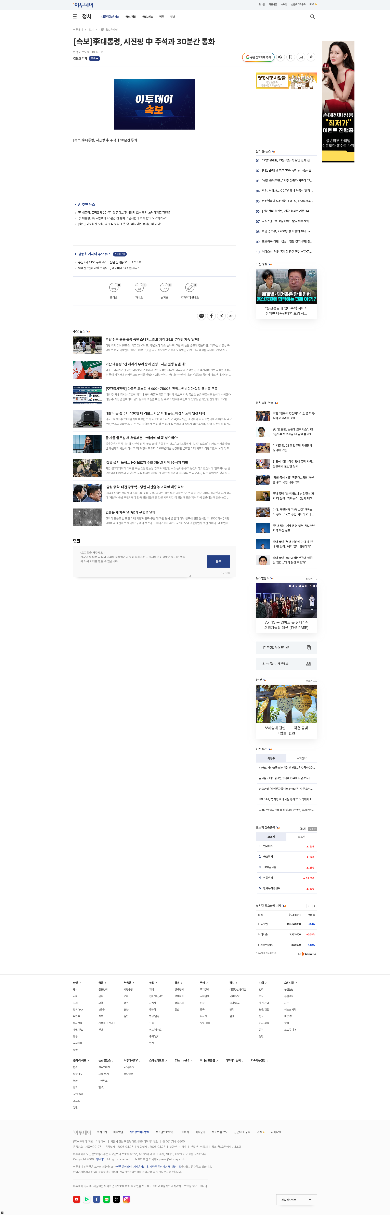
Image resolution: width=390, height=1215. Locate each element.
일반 (172, 16)
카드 (101, 1016)
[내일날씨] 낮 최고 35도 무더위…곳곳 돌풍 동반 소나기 (295, 170)
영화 (75, 1080)
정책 (161, 16)
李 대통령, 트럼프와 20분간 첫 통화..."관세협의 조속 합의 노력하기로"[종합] (124, 212)
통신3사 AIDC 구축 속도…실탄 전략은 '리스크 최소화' (110, 262)
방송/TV (77, 1073)
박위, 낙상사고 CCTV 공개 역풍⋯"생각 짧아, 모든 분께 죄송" (299, 191)
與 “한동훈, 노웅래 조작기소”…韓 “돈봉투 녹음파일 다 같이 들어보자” (293, 434)
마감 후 (288, 1016)
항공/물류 (154, 1016)
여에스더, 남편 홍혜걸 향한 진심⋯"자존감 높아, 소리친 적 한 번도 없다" (305, 251)
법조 (261, 989)
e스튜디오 (129, 1067)
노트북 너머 (290, 1029)
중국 (202, 1009)
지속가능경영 (258, 1060)
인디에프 (268, 846)
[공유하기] (280, 57)
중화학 (152, 1009)
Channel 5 (182, 1060)
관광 (75, 1067)
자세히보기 (120, 254)
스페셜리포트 (156, 1060)
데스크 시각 (290, 1009)
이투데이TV (131, 1060)
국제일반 (204, 996)
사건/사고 (264, 1002)
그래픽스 (103, 1080)
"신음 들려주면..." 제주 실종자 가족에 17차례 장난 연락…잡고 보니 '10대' (305, 180)
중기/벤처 (154, 1036)
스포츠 (76, 1100)
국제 (202, 982)
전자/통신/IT (156, 996)
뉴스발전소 (105, 1060)
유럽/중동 (205, 1023)
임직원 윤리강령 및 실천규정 (165, 1166)
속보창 (284, 4)
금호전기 (268, 856)
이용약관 (118, 1132)
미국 (202, 1002)
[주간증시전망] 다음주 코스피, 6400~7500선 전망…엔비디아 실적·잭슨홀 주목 (162, 389)
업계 (126, 996)
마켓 (75, 982)
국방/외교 (147, 16)
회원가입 (273, 4)
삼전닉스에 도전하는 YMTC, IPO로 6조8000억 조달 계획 (297, 201)
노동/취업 (264, 1009)
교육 (261, 996)
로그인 (262, 4)
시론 (286, 1002)
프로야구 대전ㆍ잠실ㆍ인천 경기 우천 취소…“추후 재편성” (297, 241)
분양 (126, 1009)
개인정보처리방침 (139, 1132)
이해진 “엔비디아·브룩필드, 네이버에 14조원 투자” (108, 268)
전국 (261, 1016)
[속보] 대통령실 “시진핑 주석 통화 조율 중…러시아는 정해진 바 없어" (119, 224)
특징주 (271, 758)
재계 (151, 989)
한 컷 (101, 1087)
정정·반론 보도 (220, 1132)
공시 (75, 989)
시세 (75, 1002)
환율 (75, 1036)
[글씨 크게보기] (311, 57)
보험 (101, 1002)
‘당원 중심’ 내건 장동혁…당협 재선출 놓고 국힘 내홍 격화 (145, 487)
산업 (151, 982)
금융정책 (103, 989)
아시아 (203, 1016)
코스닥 (301, 836)
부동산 (127, 982)
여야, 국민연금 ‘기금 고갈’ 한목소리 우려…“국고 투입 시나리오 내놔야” (293, 514)
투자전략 (302, 758)
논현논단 (288, 989)
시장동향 (128, 989)
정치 (86, 16)
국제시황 (77, 1043)
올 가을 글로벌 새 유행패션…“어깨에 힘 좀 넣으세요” (142, 438)
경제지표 (179, 996)
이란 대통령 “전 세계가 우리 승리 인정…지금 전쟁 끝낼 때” (146, 364)
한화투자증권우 (271, 888)
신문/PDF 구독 (298, 4)
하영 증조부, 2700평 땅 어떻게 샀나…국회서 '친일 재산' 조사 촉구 (302, 231)
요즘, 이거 (104, 1073)
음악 (75, 1087)
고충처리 (184, 1132)
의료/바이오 (155, 1029)
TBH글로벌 (269, 867)
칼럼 (286, 1023)
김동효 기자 (80, 58)
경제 (177, 982)
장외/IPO (78, 1009)
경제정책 (179, 989)
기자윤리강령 (140, 1166)
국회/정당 (131, 16)
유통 (151, 1023)
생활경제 (179, 1002)
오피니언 (289, 982)
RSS (312, 4)
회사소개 (102, 1132)
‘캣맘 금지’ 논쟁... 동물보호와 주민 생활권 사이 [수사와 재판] (148, 462)
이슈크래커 (104, 1067)
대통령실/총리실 (110, 16)
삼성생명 (268, 877)
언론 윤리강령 (124, 1166)
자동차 (152, 1002)
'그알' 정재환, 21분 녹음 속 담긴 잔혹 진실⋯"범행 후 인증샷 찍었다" (302, 160)
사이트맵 (276, 1132)
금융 (101, 982)
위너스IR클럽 (207, 1060)
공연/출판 (78, 1094)
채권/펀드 (78, 1029)
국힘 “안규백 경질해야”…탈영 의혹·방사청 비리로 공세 (294, 221)
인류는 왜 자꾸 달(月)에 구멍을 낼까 (130, 512)
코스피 (271, 836)
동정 (261, 1029)
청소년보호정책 (164, 1132)
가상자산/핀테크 (107, 1023)
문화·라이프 (79, 1060)
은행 (101, 996)
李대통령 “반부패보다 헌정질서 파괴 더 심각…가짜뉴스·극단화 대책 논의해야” (293, 498)
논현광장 (288, 996)
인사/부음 (264, 1023)
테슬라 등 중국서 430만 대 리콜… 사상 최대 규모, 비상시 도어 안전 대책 (155, 413)
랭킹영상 (128, 1073)
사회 (261, 982)
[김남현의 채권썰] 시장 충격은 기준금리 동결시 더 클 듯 (295, 211)
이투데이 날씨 (233, 1060)
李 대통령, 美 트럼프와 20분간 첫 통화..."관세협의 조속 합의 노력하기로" (122, 218)
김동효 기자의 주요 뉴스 (94, 254)
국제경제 (204, 989)
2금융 (102, 1009)
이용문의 (200, 1132)
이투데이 (78, 29)
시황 (75, 996)
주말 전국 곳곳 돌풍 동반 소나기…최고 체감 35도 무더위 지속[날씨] (152, 340)
